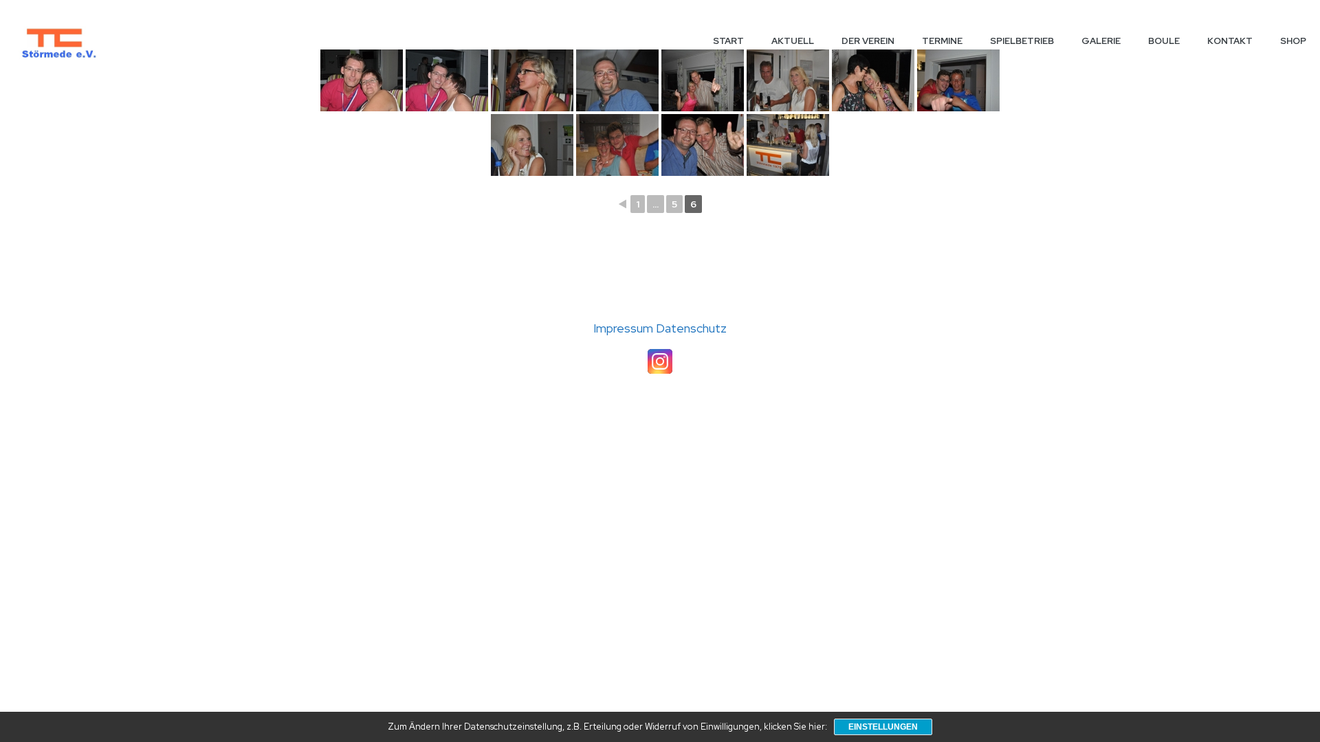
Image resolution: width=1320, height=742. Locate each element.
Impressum (624, 328)
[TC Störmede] (58, 41)
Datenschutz (691, 328)
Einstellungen (883, 727)
